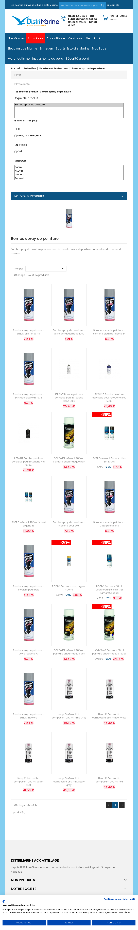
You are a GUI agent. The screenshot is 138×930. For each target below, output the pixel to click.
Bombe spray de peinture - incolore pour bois (69, 524)
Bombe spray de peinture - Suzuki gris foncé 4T (28, 332)
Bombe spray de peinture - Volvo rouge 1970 (28, 652)
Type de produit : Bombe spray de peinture (45, 91)
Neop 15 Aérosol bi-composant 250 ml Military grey (69, 782)
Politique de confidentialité (119, 899)
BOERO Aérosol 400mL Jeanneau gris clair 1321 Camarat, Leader (109, 590)
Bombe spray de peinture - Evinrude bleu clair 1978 (28, 396)
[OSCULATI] (69, 175)
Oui (19, 151)
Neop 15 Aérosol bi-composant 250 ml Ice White (109, 716)
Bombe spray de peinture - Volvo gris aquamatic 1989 (69, 332)
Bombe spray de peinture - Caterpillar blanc (109, 524)
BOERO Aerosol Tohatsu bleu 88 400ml (109, 460)
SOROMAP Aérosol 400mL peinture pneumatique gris (69, 652)
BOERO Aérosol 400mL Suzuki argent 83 (29, 524)
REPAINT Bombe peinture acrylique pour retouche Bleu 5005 (109, 398)
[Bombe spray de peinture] (69, 105)
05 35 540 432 (77, 16)
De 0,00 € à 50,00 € (29, 135)
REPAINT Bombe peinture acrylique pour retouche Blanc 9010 (69, 398)
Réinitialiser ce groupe (28, 121)
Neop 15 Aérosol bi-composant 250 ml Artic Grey (69, 716)
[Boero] (69, 167)
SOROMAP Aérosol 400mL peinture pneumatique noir (69, 460)
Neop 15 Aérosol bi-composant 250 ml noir (109, 780)
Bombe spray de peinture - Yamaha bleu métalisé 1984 (109, 332)
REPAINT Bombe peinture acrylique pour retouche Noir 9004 (28, 462)
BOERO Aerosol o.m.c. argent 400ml (69, 588)
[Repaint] (69, 178)
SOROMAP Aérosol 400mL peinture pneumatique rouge (109, 652)
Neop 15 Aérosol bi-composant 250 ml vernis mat (29, 782)
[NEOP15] (69, 171)
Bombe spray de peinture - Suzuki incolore (28, 716)
